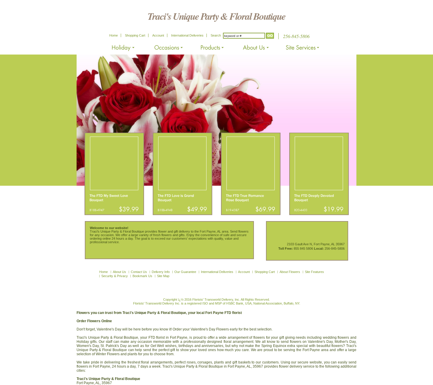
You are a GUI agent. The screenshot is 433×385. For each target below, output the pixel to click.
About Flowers (290, 272)
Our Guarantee (185, 272)
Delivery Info (161, 272)
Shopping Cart (135, 35)
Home (113, 35)
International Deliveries (187, 35)
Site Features (314, 272)
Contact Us (139, 272)
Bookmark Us (142, 276)
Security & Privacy (114, 276)
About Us (119, 272)
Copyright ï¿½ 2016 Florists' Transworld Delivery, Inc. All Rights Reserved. (216, 299)
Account (158, 35)
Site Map (163, 276)
